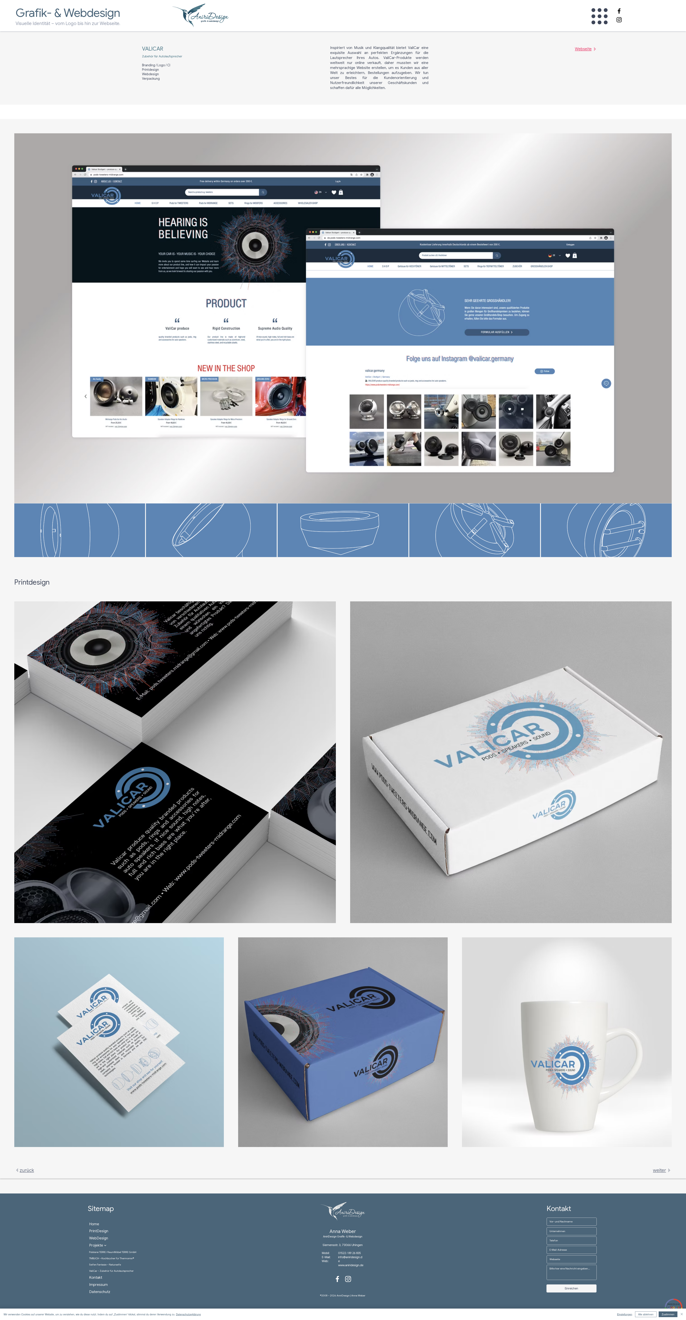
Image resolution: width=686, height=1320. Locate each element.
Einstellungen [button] (624, 1314)
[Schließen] (682, 1314)
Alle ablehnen (645, 1314)
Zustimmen (668, 1314)
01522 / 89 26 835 (349, 1253)
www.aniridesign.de (350, 1265)
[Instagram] (619, 19)
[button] (599, 16)
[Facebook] (619, 11)
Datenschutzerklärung (188, 1314)
